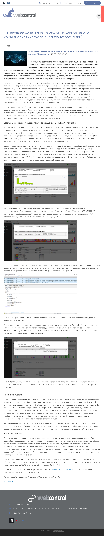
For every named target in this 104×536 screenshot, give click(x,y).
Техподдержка (92, 3)
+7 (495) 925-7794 (50, 3)
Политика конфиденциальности (52, 533)
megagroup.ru (58, 531)
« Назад (7, 46)
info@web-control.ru (73, 3)
